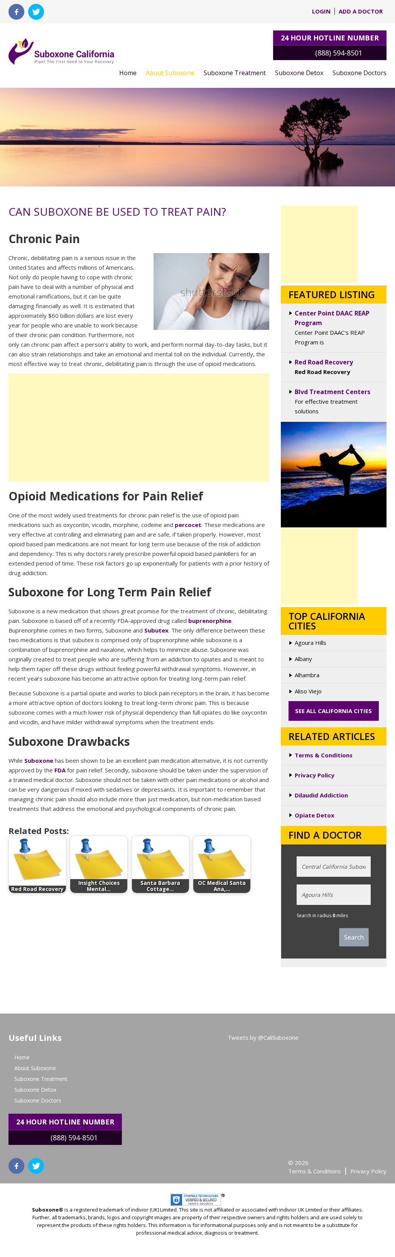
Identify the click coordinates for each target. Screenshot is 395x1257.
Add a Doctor (361, 11)
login (321, 11)
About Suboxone (170, 73)
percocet (188, 525)
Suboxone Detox (299, 73)
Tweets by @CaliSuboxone (263, 1037)
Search (354, 937)
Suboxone (38, 760)
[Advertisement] (138, 428)
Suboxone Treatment (235, 73)
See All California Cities (333, 711)
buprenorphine (209, 620)
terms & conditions (314, 1171)
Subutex (156, 630)
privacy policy (368, 1171)
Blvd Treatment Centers (332, 392)
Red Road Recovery (324, 362)
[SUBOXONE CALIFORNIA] (61, 47)
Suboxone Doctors (360, 73)
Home (128, 73)
